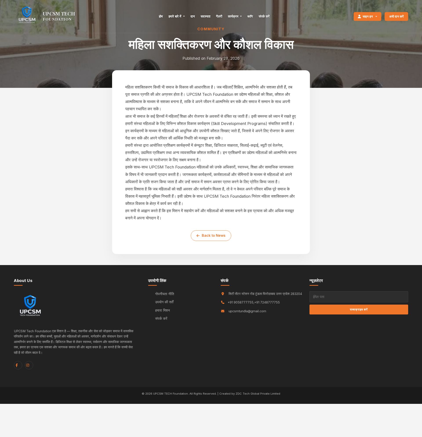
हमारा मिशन (162, 310)
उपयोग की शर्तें (164, 302)
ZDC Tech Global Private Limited (258, 393)
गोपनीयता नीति (164, 294)
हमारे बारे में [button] (175, 16)
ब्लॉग (250, 16)
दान (193, 16)
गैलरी (219, 16)
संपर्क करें (264, 16)
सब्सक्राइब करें (359, 309)
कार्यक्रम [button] (233, 16)
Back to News (214, 235)
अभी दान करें (396, 16)
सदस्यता (205, 16)
